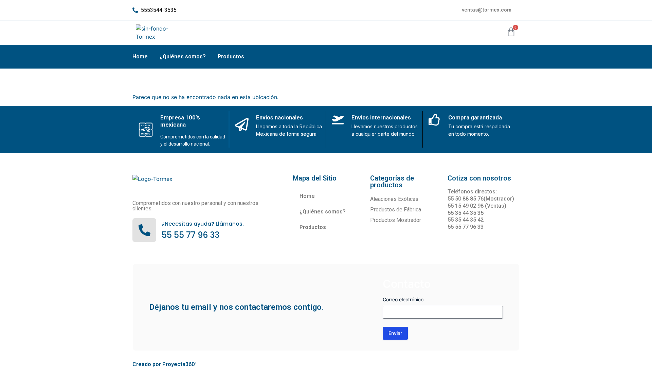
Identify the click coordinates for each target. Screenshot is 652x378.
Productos (231, 56)
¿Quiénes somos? (183, 56)
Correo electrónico (403, 299)
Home (140, 56)
